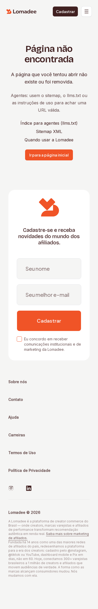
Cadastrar (65, 11)
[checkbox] (19, 339)
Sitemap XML (49, 131)
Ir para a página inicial (49, 155)
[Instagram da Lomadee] (11, 488)
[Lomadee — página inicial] (21, 11)
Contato (15, 399)
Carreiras (16, 435)
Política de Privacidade (29, 470)
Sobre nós (17, 381)
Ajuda (13, 417)
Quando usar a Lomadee (49, 139)
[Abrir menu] (86, 11)
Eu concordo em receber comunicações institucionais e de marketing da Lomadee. (52, 344)
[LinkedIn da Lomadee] (28, 488)
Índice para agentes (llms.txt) (49, 123)
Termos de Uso (22, 452)
